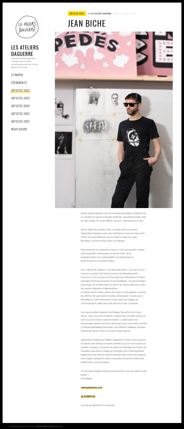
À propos (17, 75)
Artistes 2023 (20, 113)
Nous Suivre (19, 129)
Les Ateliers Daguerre (25, 50)
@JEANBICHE (88, 396)
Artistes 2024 (20, 106)
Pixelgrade (58, 426)
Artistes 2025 (20, 98)
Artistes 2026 (20, 90)
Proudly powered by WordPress (22, 426)
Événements (19, 82)
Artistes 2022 (20, 121)
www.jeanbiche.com (91, 387)
